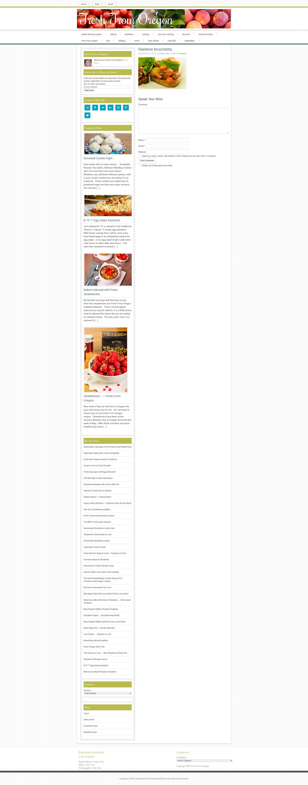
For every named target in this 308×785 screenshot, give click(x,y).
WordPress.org (90, 732)
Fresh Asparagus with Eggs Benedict (100, 472)
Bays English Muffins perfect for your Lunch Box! (104, 622)
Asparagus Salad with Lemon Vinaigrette (101, 453)
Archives (87, 690)
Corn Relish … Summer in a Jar (97, 634)
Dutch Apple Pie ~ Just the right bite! (99, 628)
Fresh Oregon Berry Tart (94, 647)
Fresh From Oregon (126, 18)
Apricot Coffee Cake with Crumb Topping (101, 572)
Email (141, 146)
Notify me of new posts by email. (157, 165)
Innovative (140, 779)
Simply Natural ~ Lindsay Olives (97, 497)
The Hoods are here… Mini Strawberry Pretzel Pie (105, 653)
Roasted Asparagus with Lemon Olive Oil (101, 484)
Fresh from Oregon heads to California (100, 459)
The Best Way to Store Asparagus (98, 478)
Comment (142, 104)
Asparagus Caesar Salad (95, 547)
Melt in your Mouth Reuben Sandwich (100, 672)
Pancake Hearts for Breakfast (96, 559)
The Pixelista (153, 779)
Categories (181, 757)
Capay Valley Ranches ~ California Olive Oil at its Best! (107, 503)
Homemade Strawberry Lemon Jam (99, 528)
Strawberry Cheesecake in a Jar (97, 534)
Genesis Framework (180, 779)
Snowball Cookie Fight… (99, 158)
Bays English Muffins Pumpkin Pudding (101, 609)
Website (142, 152)
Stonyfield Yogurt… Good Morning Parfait (101, 615)
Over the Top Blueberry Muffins (97, 509)
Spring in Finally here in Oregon (97, 491)
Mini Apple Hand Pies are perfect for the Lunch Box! (106, 594)
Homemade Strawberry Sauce (97, 541)
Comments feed (90, 726)
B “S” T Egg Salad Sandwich (102, 220)
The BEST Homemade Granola (97, 522)
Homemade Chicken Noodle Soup (99, 566)
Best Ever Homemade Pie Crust (97, 587)
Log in (86, 713)
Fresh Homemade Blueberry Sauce (99, 516)
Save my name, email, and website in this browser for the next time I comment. (179, 156)
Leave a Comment (179, 53)
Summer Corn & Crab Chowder (97, 466)
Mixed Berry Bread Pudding (96, 640)
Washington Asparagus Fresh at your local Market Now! (108, 447)
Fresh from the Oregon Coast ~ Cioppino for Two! (105, 553)
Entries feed (89, 720)
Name (141, 140)
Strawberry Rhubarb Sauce (95, 659)
